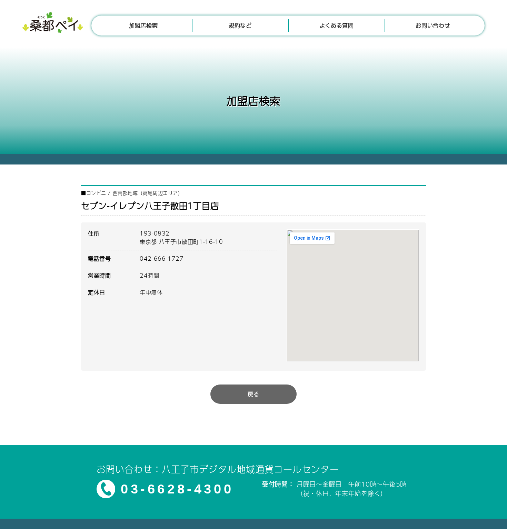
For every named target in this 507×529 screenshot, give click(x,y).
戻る (253, 394)
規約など (240, 25)
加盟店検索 (143, 25)
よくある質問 (336, 25)
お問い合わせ (433, 25)
